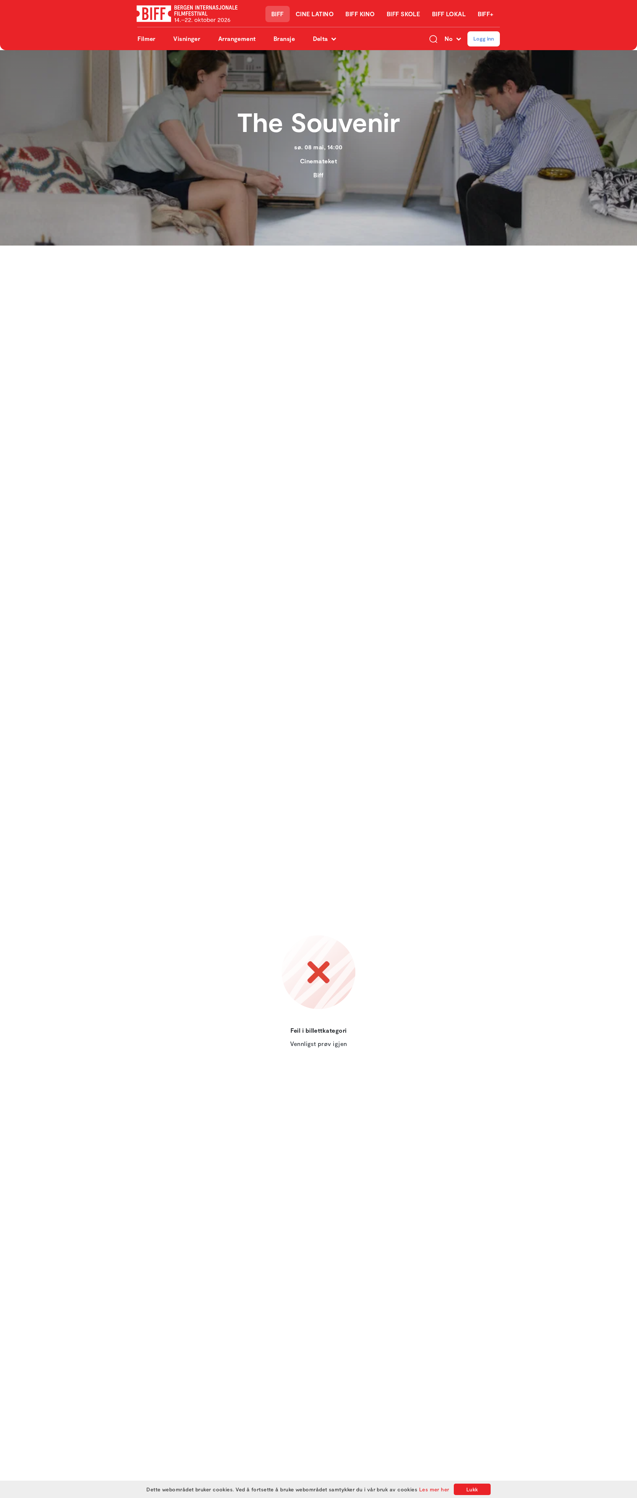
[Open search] (433, 39)
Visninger (186, 38)
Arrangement (237, 38)
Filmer (147, 38)
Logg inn (483, 38)
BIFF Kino (360, 13)
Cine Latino (315, 13)
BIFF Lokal (449, 13)
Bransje (284, 38)
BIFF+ (486, 13)
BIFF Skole (403, 13)
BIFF (277, 13)
